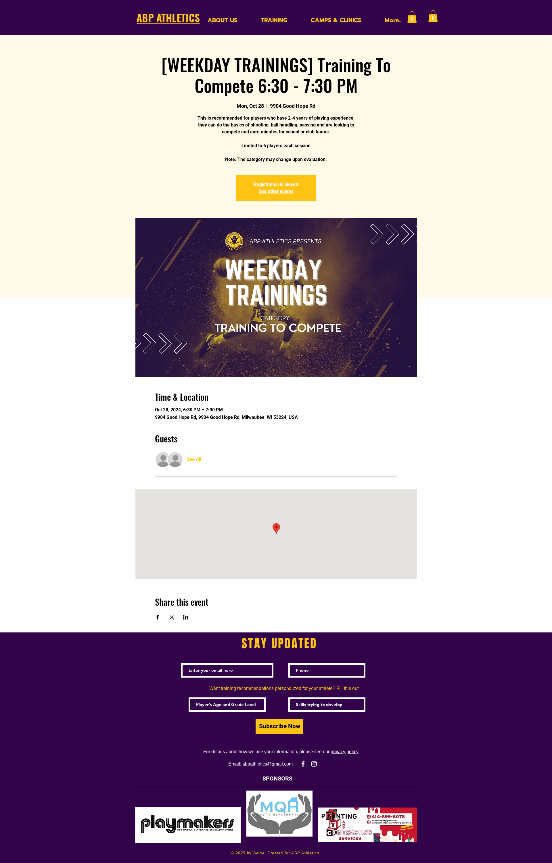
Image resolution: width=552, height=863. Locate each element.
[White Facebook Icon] (303, 764)
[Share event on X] (172, 617)
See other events (276, 191)
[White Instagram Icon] (314, 764)
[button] (412, 17)
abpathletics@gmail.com (267, 764)
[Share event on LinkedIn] (186, 617)
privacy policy (345, 751)
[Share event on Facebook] (157, 617)
